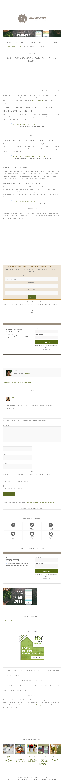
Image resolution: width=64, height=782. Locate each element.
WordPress (47, 779)
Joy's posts (27, 373)
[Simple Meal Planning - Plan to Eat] (32, 36)
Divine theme (32, 777)
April (12, 398)
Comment (6, 425)
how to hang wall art (38, 100)
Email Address (39, 334)
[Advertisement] (32, 77)
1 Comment (32, 312)
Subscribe (46, 342)
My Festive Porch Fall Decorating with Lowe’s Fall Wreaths (20, 759)
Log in (54, 779)
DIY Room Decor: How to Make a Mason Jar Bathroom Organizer (32, 759)
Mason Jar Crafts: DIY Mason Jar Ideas (55, 758)
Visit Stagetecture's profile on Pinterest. (15, 621)
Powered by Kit (46, 349)
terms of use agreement (39, 705)
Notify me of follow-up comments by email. (16, 481)
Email (5, 454)
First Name (31, 289)
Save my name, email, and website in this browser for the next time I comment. (27, 474)
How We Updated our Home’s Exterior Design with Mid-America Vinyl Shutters (44, 760)
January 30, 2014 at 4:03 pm (17, 400)
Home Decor (32, 53)
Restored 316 (43, 777)
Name (5, 445)
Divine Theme (24, 779)
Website (5, 463)
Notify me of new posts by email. (13, 488)
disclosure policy (23, 705)
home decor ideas (14, 223)
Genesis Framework (37, 779)
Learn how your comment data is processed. (40, 502)
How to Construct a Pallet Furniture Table (8, 759)
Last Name (31, 282)
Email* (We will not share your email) (32, 276)
